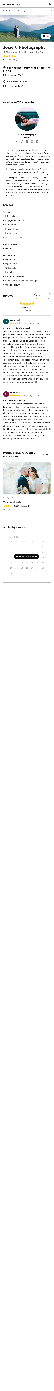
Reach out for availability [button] (26, 556)
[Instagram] (27, 141)
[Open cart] (50, 3)
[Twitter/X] (22, 141)
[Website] (37, 141)
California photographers (39, 11)
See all (45, 454)
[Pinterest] (32, 141)
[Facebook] (17, 141)
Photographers (23, 11)
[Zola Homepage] (13, 4)
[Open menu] (4, 3)
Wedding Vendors (9, 11)
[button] (46, 36)
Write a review (42, 296)
